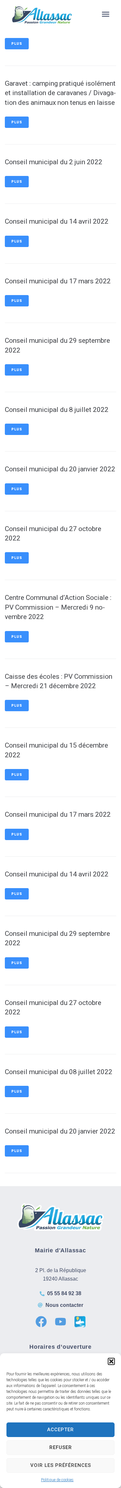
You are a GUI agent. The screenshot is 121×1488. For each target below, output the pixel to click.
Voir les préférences (60, 1465)
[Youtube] (60, 1321)
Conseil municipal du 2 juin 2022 (53, 162)
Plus (16, 44)
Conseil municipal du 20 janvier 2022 (60, 469)
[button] (111, 1361)
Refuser (60, 1447)
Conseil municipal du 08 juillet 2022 (58, 1072)
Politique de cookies (57, 1480)
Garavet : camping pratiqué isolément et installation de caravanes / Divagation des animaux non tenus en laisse (60, 93)
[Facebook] (41, 1321)
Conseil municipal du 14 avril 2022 (56, 221)
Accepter (60, 1429)
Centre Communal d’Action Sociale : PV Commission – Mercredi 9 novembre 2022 (58, 607)
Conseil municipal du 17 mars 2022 (58, 281)
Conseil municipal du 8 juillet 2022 (56, 410)
